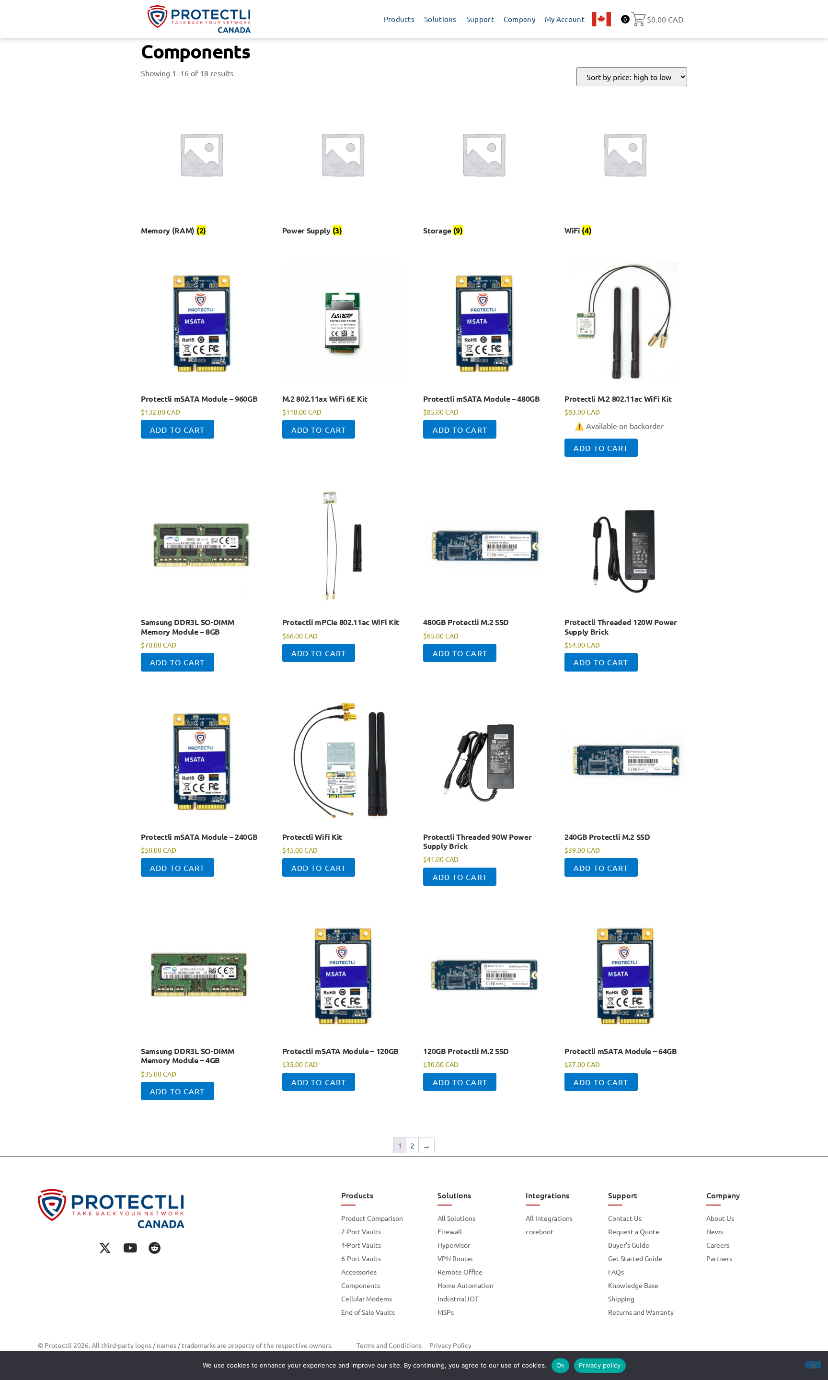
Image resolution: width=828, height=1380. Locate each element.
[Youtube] (129, 1247)
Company (519, 18)
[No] (813, 1364)
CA (601, 18)
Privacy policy (600, 1365)
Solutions (440, 18)
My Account (565, 18)
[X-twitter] (104, 1247)
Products (399, 18)
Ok (560, 1365)
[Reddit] (154, 1247)
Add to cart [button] (177, 429)
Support (480, 18)
